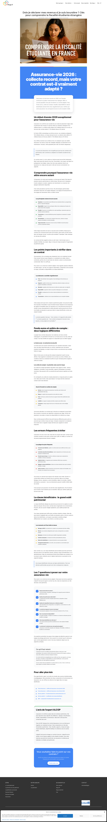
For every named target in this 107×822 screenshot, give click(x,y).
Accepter (65, 815)
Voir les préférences (97, 815)
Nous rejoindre (85, 3)
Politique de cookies (5, 819)
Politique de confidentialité (14, 819)
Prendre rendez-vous (53, 763)
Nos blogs (92, 3)
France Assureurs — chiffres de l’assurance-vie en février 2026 (51, 691)
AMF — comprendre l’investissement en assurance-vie (49, 698)
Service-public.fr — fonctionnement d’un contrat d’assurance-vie (51, 693)
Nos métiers (68, 3)
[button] (104, 812)
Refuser (81, 815)
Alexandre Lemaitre (44, 17)
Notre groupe (59, 3)
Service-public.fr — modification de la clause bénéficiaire (50, 696)
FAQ (98, 3)
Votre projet (77, 3)
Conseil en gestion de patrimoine (61, 17)
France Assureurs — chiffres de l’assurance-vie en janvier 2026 (51, 688)
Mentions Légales (23, 819)
